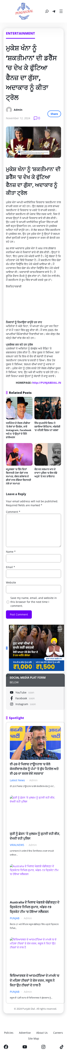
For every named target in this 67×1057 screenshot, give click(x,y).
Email (10, 567)
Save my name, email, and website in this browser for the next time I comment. (33, 602)
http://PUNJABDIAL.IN (46, 382)
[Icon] (6, 1046)
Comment (13, 512)
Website (11, 582)
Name (11, 551)
